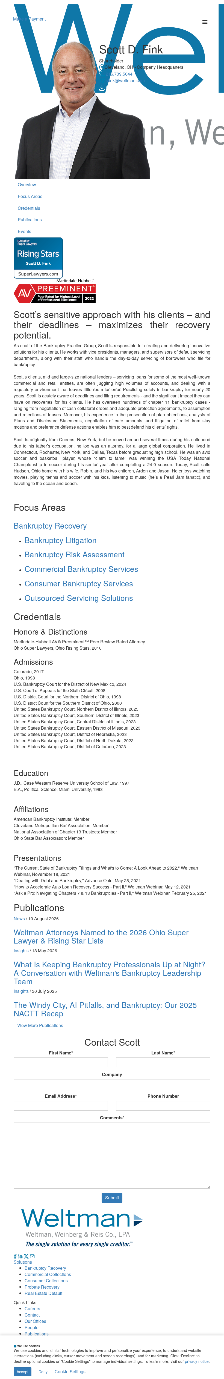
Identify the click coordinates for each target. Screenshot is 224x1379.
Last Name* (163, 1053)
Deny (43, 1371)
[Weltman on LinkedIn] (20, 1255)
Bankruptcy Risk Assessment (75, 554)
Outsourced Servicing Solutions (79, 597)
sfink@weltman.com (125, 80)
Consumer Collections (46, 1280)
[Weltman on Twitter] (26, 1255)
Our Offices (35, 1321)
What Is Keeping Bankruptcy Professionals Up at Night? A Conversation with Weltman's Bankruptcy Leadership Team (109, 973)
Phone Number (163, 1096)
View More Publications (40, 1025)
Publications (30, 219)
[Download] (102, 87)
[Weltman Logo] (82, 1227)
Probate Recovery (42, 1287)
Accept (22, 1371)
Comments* (112, 1118)
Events (24, 231)
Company (112, 1074)
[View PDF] (110, 87)
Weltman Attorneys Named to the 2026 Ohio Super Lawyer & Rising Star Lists (101, 936)
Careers (32, 1308)
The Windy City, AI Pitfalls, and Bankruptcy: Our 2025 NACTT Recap (105, 1009)
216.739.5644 (119, 74)
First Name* (61, 1053)
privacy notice (197, 1361)
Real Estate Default (43, 1293)
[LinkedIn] (119, 87)
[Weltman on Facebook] (15, 1255)
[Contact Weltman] (32, 1255)
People (32, 1327)
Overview (27, 184)
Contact (32, 1315)
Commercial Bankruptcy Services (81, 568)
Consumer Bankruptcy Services (79, 583)
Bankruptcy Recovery (50, 525)
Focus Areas (30, 196)
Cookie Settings (70, 1372)
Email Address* (61, 1096)
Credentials (29, 208)
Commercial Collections (48, 1274)
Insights (21, 950)
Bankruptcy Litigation (61, 539)
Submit (112, 1197)
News (19, 918)
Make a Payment (29, 19)
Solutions (23, 1262)
